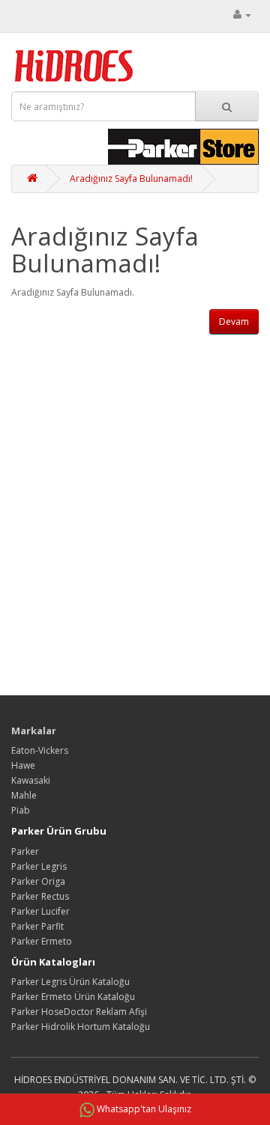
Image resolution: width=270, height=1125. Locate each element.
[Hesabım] (242, 14)
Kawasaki (30, 780)
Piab (20, 810)
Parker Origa (38, 881)
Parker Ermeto (41, 941)
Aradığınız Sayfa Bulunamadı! (131, 178)
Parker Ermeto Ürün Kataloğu (73, 996)
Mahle (24, 795)
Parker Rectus (40, 896)
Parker (25, 851)
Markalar (33, 730)
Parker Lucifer (40, 911)
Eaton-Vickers (39, 750)
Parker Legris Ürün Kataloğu (70, 981)
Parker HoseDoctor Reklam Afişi (79, 1011)
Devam (234, 321)
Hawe (23, 765)
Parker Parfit (37, 926)
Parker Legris (39, 866)
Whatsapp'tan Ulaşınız (144, 1109)
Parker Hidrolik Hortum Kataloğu (80, 1026)
